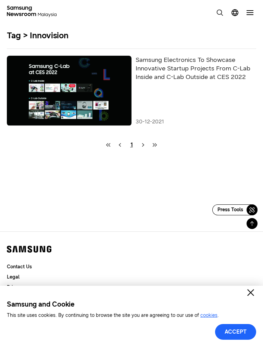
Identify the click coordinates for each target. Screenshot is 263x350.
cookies (208, 315)
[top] (252, 223)
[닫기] (250, 292)
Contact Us (19, 267)
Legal (13, 277)
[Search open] (220, 12)
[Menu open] (250, 12)
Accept (236, 331)
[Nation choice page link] (235, 12)
